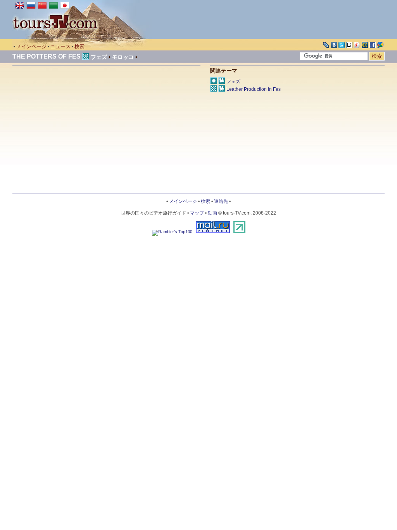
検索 (79, 46)
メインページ (31, 46)
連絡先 (221, 201)
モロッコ (123, 57)
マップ (197, 213)
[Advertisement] (77, 131)
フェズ (99, 57)
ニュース (60, 46)
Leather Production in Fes (253, 89)
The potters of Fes (46, 56)
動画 (212, 213)
